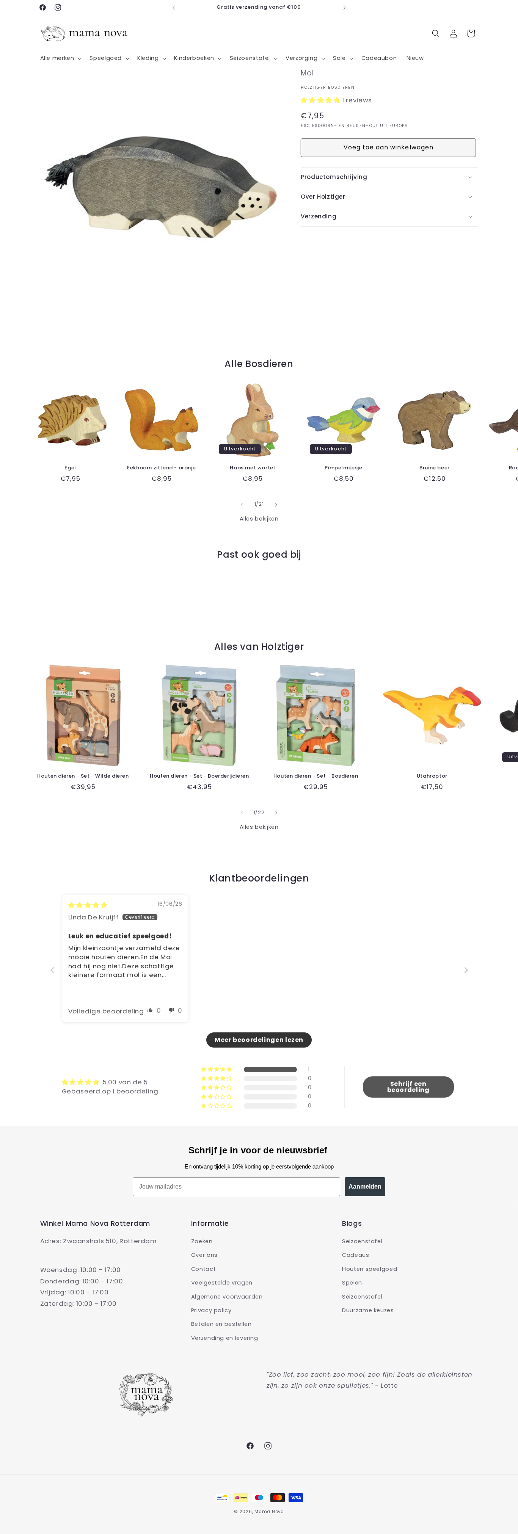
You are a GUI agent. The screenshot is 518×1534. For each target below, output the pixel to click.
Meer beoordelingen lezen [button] (259, 1039)
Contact (203, 1269)
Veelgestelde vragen (222, 1282)
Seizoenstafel (362, 1241)
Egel (70, 468)
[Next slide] (466, 970)
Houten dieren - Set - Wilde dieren (83, 776)
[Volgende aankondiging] (344, 7)
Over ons (204, 1255)
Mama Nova (269, 1512)
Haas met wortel (252, 468)
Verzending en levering (224, 1338)
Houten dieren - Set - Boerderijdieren (199, 776)
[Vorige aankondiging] (173, 7)
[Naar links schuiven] (242, 504)
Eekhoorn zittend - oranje (161, 468)
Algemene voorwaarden (227, 1296)
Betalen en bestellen (221, 1324)
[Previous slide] (52, 970)
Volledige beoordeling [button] (106, 1011)
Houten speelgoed (369, 1269)
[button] (60, 58)
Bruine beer (434, 468)
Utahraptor (432, 776)
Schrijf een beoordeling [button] (408, 1086)
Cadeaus (355, 1255)
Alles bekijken (259, 518)
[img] (88, 905)
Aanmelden (364, 1186)
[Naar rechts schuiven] (276, 504)
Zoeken (202, 1241)
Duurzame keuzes (368, 1310)
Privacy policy (211, 1310)
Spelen (352, 1282)
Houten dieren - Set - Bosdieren (315, 776)
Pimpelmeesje (343, 468)
